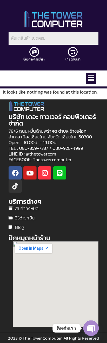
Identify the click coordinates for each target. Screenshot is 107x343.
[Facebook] (15, 172)
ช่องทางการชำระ (34, 59)
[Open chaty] (91, 328)
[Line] (59, 172)
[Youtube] (30, 172)
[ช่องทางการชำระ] (34, 52)
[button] (91, 78)
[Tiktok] (15, 186)
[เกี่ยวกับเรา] (73, 52)
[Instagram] (44, 172)
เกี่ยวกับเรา (72, 59)
